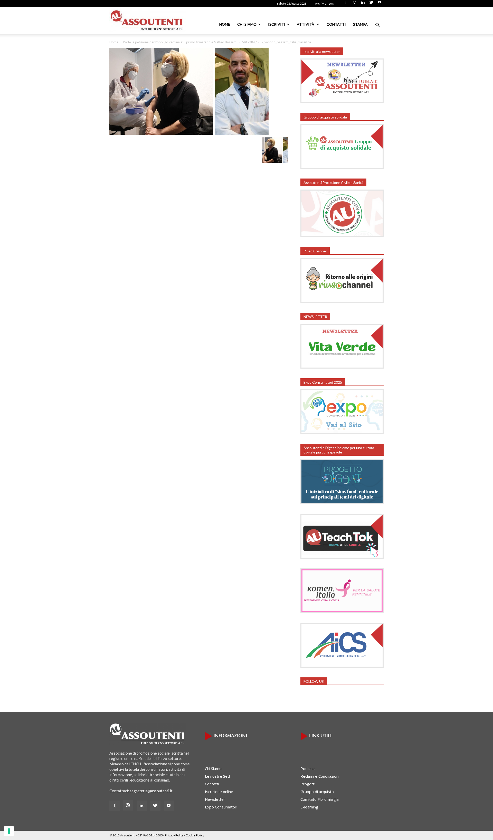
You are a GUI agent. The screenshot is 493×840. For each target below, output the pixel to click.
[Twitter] (371, 4)
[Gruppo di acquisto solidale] (342, 167)
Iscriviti (276, 24)
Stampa (360, 24)
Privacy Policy (174, 835)
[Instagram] (354, 4)
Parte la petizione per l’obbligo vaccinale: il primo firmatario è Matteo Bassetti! (180, 42)
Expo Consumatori (221, 806)
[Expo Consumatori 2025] (342, 432)
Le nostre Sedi (218, 776)
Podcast (307, 768)
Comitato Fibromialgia (319, 799)
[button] (377, 25)
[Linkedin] (363, 4)
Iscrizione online (219, 791)
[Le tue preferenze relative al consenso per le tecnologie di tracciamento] (9, 831)
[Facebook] (346, 4)
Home (224, 24)
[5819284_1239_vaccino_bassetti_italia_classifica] (189, 133)
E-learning (309, 806)
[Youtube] (380, 4)
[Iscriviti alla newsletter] (342, 101)
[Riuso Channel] (342, 301)
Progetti (307, 783)
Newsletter (215, 799)
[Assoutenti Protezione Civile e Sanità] (342, 235)
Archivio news (324, 3)
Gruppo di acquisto (317, 791)
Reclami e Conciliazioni (319, 776)
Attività (306, 24)
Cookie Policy (195, 835)
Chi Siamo (247, 24)
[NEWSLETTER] (342, 367)
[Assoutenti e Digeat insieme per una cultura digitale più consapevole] (342, 502)
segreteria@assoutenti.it (151, 790)
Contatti (336, 24)
